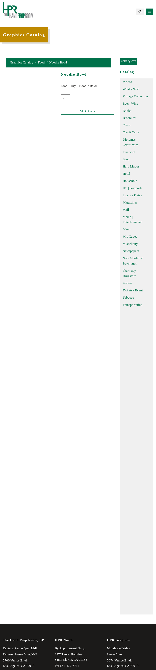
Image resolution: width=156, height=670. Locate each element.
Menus (127, 229)
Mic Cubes (130, 236)
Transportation (132, 305)
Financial (129, 152)
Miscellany (130, 244)
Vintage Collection (135, 96)
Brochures (130, 118)
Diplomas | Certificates (130, 142)
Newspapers (131, 251)
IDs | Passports (132, 188)
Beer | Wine (130, 103)
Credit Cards (131, 132)
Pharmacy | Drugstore (130, 273)
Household (130, 181)
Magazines (130, 202)
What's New (131, 89)
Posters (127, 283)
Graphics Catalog (21, 62)
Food (41, 62)
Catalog (127, 72)
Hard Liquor (131, 166)
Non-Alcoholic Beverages (133, 260)
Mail (126, 209)
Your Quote (128, 61)
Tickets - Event (133, 290)
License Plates (132, 195)
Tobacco (128, 297)
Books (127, 111)
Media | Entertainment (132, 219)
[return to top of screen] (146, 653)
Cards (127, 125)
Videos (127, 82)
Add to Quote (87, 111)
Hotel (126, 173)
